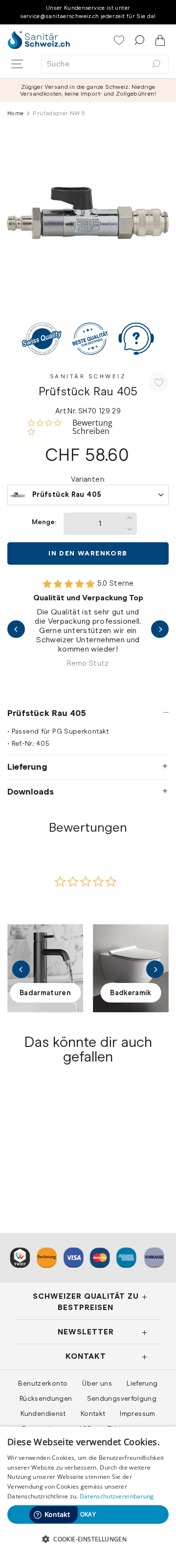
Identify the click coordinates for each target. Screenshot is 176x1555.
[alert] (88, 1491)
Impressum (137, 1413)
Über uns (97, 1383)
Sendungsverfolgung (122, 1398)
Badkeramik (131, 992)
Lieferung (27, 766)
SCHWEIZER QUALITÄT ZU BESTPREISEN (86, 1301)
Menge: (44, 522)
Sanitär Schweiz (88, 376)
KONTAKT (86, 1356)
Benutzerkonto (42, 1383)
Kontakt (93, 1413)
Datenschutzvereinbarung (117, 1496)
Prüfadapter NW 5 (43, 1157)
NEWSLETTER (86, 1331)
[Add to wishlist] (159, 382)
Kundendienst (43, 1413)
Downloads (30, 791)
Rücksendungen (46, 1398)
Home (15, 113)
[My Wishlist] (120, 41)
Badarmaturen (45, 992)
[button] (88, 1539)
